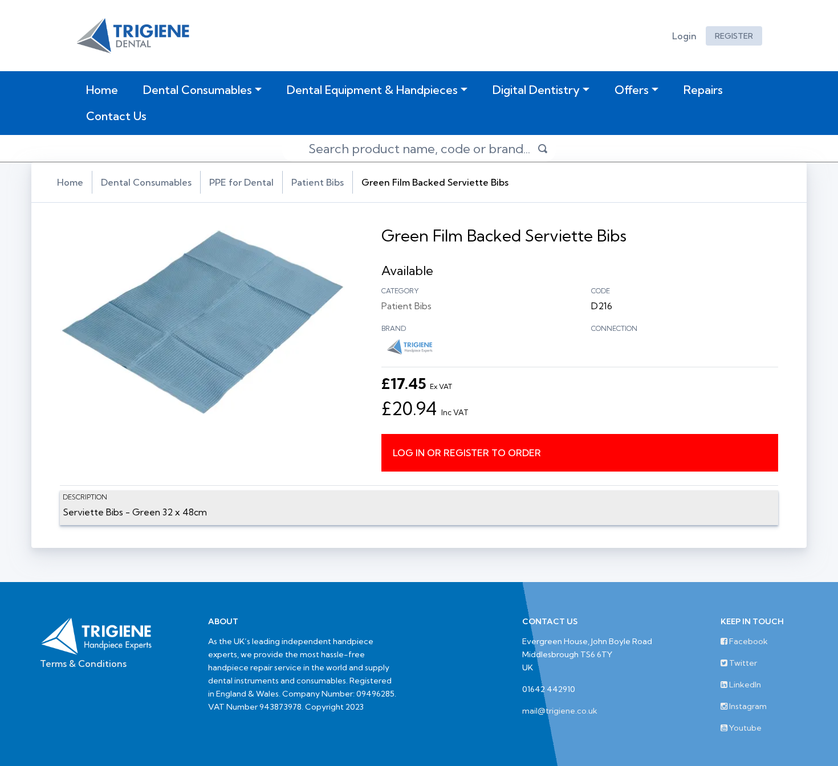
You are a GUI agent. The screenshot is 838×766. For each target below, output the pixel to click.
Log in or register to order (467, 452)
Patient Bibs (317, 182)
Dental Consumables (197, 90)
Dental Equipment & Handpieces (372, 90)
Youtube (744, 728)
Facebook (747, 641)
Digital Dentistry (536, 90)
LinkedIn (744, 684)
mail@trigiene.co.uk (559, 711)
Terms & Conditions (83, 663)
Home (104, 89)
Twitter (742, 663)
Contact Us (116, 116)
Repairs (703, 90)
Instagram (747, 706)
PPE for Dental (241, 182)
